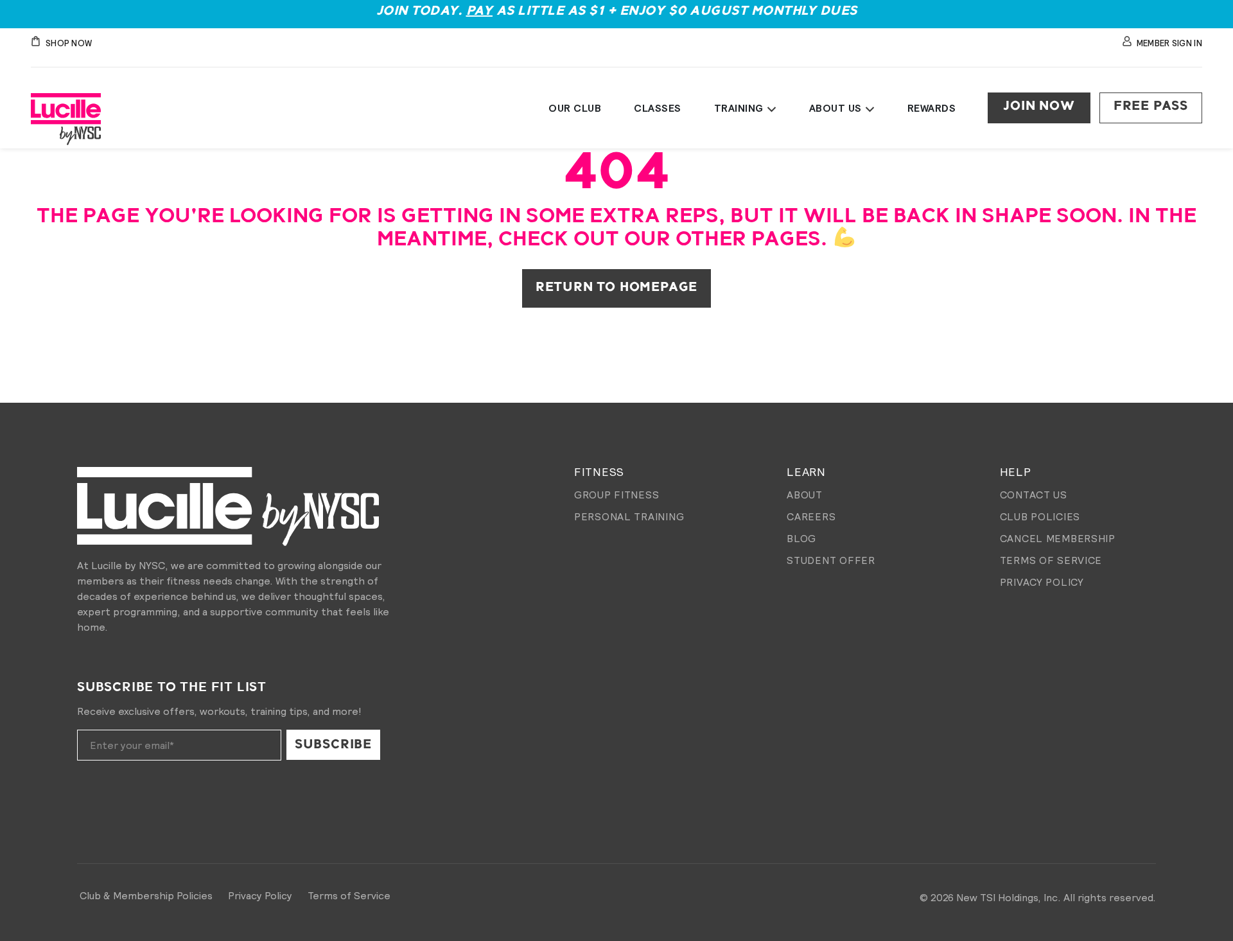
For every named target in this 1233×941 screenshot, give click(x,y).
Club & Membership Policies (146, 895)
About (805, 494)
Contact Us (1033, 494)
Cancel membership (1057, 538)
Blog (801, 538)
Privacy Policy (1042, 582)
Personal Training (629, 516)
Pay (479, 11)
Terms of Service (1051, 560)
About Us (835, 108)
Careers (811, 516)
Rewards (931, 108)
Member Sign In (1169, 43)
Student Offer (831, 560)
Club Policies (1040, 516)
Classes (657, 108)
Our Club (574, 108)
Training (739, 108)
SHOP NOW (69, 43)
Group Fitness (616, 494)
